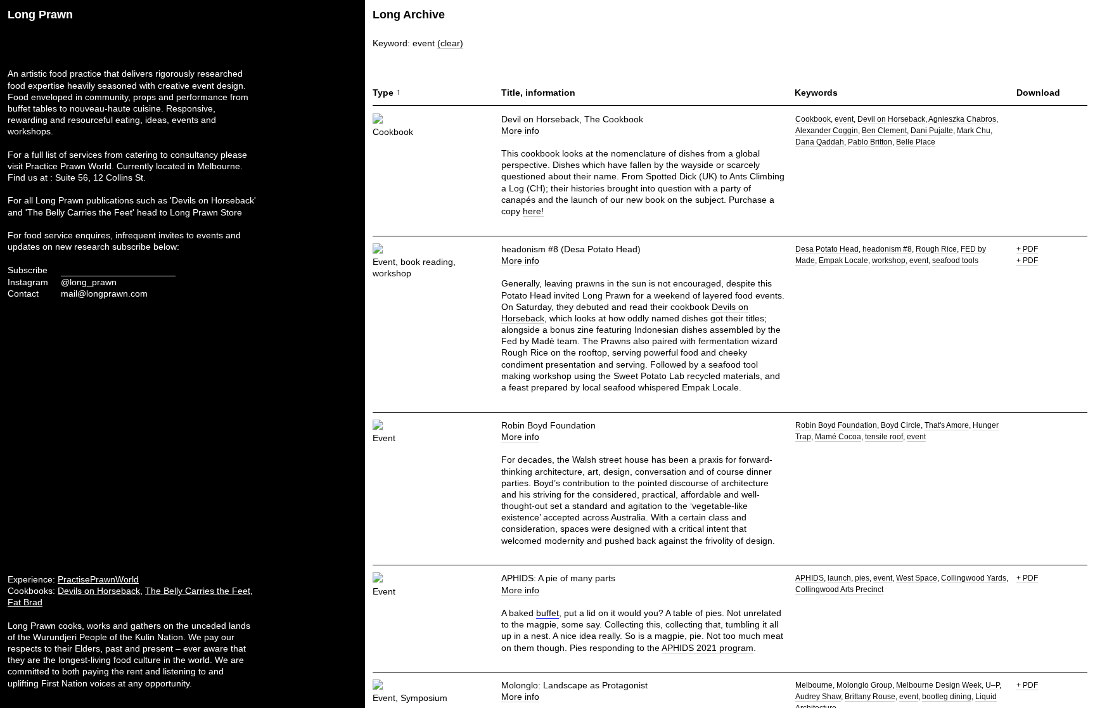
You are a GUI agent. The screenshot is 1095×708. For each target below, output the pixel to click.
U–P (992, 685)
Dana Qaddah (819, 142)
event (844, 119)
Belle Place (915, 142)
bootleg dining (946, 696)
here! (533, 211)
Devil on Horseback (891, 119)
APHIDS (809, 578)
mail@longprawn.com (104, 293)
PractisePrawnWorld (98, 579)
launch (839, 578)
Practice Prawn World (68, 166)
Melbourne (814, 685)
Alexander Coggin (826, 130)
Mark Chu (973, 130)
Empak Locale (843, 260)
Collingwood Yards (973, 578)
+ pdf (1027, 249)
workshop (889, 260)
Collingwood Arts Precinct (839, 589)
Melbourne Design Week (939, 685)
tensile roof (884, 436)
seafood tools (955, 260)
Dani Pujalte (932, 130)
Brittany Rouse (870, 696)
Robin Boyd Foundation (836, 425)
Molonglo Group (864, 685)
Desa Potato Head (827, 249)
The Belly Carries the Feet (197, 591)
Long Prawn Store (206, 212)
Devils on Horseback (99, 591)
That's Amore (947, 425)
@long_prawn (89, 282)
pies (862, 578)
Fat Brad (25, 602)
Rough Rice (936, 249)
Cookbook (813, 119)
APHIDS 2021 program (707, 648)
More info (520, 131)
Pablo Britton (870, 142)
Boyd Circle (901, 425)
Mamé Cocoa (838, 436)
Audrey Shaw (818, 696)
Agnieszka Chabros (962, 119)
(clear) (450, 43)
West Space (916, 578)
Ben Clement (884, 130)
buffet (547, 613)
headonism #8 (887, 249)
